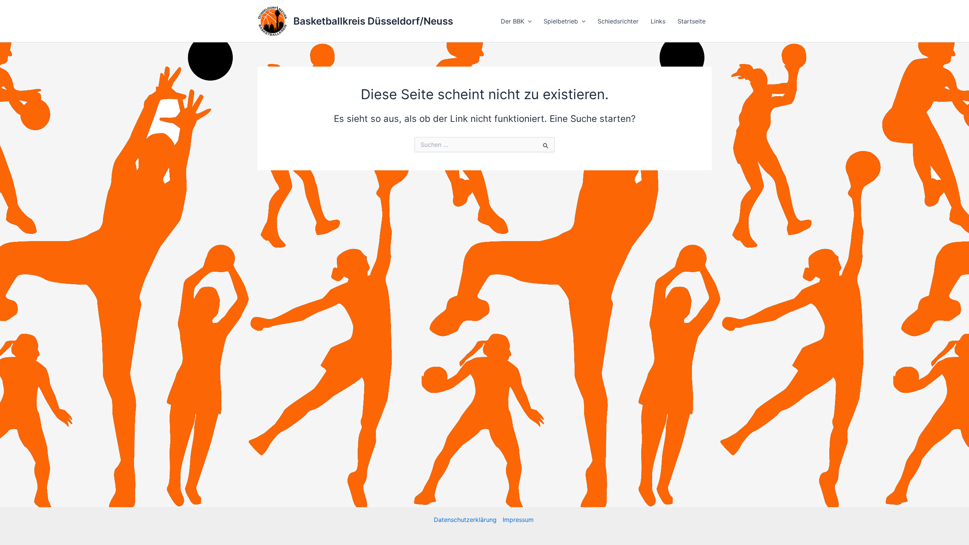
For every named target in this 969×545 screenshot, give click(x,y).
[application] (528, 21)
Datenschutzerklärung (465, 519)
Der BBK (512, 21)
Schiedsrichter (618, 21)
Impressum (519, 519)
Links (658, 21)
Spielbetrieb (561, 21)
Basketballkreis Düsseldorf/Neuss (373, 21)
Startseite (692, 21)
